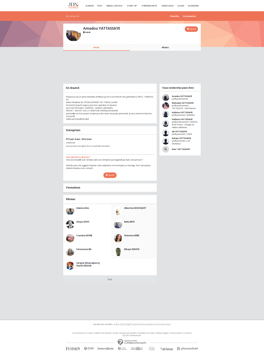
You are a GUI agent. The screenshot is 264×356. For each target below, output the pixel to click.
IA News (90, 5)
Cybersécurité (149, 5)
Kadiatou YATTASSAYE (182, 112)
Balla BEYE (129, 221)
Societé (115, 333)
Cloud (180, 5)
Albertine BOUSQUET (135, 208)
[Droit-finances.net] (122, 348)
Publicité (97, 333)
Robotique (167, 5)
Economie (193, 5)
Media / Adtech (114, 5)
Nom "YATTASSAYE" (181, 149)
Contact (90, 333)
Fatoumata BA (83, 249)
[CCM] (89, 348)
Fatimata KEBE (131, 235)
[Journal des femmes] (73, 348)
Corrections (187, 333)
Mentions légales (162, 333)
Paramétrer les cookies (146, 333)
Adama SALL (82, 208)
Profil (96, 47)
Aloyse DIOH (82, 221)
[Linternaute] (106, 348)
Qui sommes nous (79, 333)
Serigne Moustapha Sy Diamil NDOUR (88, 264)
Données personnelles (128, 333)
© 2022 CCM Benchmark (132, 336)
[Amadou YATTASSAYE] (73, 33)
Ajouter (193, 29)
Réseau (165, 47)
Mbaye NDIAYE (131, 249)
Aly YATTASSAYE (179, 131)
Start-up (132, 5)
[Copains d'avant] (137, 348)
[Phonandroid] (187, 348)
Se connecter (189, 16)
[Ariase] (166, 348)
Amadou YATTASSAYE (182, 96)
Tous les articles (176, 333)
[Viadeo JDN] (151, 348)
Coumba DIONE (84, 235)
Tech (99, 5)
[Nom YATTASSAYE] (165, 149)
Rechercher (74, 16)
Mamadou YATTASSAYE (183, 103)
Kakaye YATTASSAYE (181, 138)
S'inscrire (174, 16)
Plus (110, 279)
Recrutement (106, 333)
